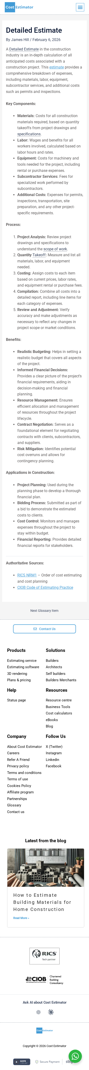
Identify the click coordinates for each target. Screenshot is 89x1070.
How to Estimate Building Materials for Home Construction (42, 902)
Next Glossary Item (44, 611)
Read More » (21, 918)
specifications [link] (29, 134)
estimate (56, 67)
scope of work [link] (55, 249)
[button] (80, 7)
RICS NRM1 (27, 575)
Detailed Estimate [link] (24, 49)
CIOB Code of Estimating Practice (45, 587)
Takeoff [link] (39, 255)
